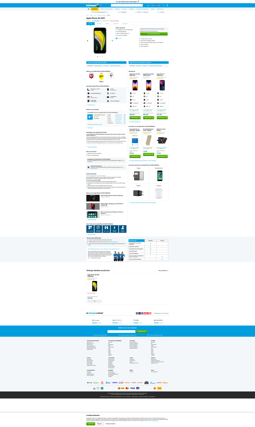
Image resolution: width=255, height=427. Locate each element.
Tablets (152, 9)
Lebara (109, 349)
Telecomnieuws (132, 360)
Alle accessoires (111, 367)
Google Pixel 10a (90, 349)
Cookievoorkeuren (135, 396)
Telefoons (117, 9)
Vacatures (110, 376)
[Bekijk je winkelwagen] (167, 5)
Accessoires (145, 65)
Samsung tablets (90, 360)
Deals (152, 370)
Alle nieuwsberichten (92, 219)
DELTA (109, 345)
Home (87, 15)
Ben (109, 343)
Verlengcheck (132, 359)
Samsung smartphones (134, 343)
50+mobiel (110, 342)
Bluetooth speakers (111, 366)
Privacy (124, 396)
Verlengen (131, 9)
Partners (111, 396)
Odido (109, 350)
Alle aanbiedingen (154, 371)
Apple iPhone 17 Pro (90, 343)
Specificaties (106, 65)
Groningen (131, 371)
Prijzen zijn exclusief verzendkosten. (140, 393)
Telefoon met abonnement (106, 9)
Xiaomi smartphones (133, 345)
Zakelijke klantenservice (155, 360)
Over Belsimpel (110, 371)
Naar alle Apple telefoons (135, 121)
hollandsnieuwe (111, 347)
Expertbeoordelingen (98, 65)
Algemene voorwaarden (143, 396)
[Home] (88, 9)
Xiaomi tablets (89, 361)
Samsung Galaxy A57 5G (91, 347)
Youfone (109, 355)
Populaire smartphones (93, 340)
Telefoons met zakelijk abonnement (157, 361)
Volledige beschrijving (92, 146)
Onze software (110, 375)
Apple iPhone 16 (90, 344)
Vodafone (110, 354)
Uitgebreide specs (91, 104)
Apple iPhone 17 (90, 342)
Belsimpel (110, 370)
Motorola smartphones (134, 347)
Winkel (131, 370)
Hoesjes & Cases (111, 359)
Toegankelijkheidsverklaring (113, 374)
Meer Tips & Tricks (91, 234)
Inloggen (153, 5)
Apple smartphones (133, 342)
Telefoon (91, 15)
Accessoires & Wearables (142, 9)
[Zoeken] (142, 5)
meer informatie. (141, 394)
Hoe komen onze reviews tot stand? (94, 124)
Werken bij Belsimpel (118, 396)
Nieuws (107, 396)
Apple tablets (89, 359)
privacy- (148, 420)
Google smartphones (133, 348)
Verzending (89, 371)
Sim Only (124, 9)
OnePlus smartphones (134, 344)
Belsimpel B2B (153, 359)
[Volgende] (112, 40)
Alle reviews (90, 127)
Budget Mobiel (110, 344)
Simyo (109, 353)
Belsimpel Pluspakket (113, 241)
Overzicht (108, 15)
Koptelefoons (110, 364)
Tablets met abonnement (91, 365)
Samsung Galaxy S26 (91, 345)
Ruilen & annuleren (90, 375)
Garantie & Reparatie (90, 374)
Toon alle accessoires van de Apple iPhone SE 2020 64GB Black (143, 160)
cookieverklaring (155, 420)
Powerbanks (110, 361)
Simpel (109, 351)
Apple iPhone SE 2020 (102, 15)
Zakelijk (153, 357)
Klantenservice (160, 9)
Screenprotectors (111, 360)
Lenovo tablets (89, 364)
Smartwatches (110, 365)
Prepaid (131, 361)
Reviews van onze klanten (115, 65)
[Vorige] (87, 40)
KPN (109, 348)
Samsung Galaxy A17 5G (91, 348)
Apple (95, 15)
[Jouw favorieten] (163, 5)
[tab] (97, 56)
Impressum (129, 396)
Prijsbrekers (94, 9)
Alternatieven (139, 65)
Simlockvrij (119, 38)
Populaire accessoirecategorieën (155, 65)
